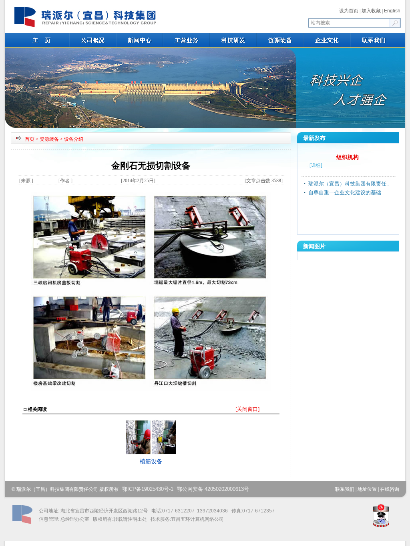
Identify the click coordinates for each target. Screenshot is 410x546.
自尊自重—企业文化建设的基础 (344, 192)
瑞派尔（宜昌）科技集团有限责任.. (348, 184)
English (392, 11)
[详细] (316, 165)
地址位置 (367, 489)
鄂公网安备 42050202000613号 (213, 489)
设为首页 (348, 11)
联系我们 (344, 489)
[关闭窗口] (247, 409)
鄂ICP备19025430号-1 (147, 489)
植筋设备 (151, 461)
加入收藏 (371, 11)
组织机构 (347, 157)
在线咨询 (389, 489)
